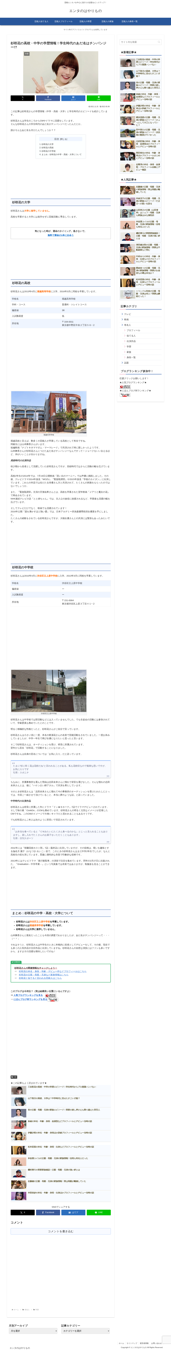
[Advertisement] (61, 178)
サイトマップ (132, 1343)
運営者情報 (144, 1343)
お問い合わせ (156, 1343)
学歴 (14, 1077)
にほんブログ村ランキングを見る (30, 999)
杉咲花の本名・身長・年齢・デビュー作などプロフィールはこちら (53, 971)
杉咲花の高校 (48, 147)
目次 (56, 139)
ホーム (121, 1343)
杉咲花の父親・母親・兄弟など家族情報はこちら (43, 974)
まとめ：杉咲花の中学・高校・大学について (62, 154)
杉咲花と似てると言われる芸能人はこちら (40, 978)
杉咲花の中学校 (49, 151)
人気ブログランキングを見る (28, 995)
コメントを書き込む (61, 1231)
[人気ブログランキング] (125, 386)
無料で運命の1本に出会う (61, 235)
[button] (159, 42)
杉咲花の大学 (48, 144)
